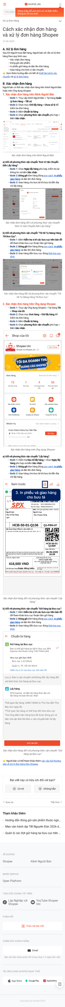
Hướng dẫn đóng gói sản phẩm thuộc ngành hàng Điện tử (33, 820)
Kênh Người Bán (41, 861)
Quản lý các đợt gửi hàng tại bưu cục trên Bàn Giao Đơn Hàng (33, 833)
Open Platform (12, 881)
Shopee (7, 861)
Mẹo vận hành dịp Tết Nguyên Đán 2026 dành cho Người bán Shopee (33, 826)
